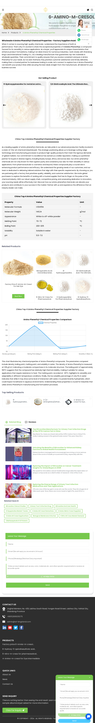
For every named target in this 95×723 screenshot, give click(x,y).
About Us (6, 674)
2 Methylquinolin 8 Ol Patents (17, 521)
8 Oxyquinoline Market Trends (17, 511)
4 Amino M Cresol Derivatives (43, 511)
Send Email (85, 35)
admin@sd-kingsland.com (19, 621)
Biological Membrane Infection (44, 516)
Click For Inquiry (14, 710)
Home (4, 33)
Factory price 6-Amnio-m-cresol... (18, 644)
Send (48, 585)
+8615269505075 (15, 616)
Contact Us (7, 684)
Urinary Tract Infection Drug (40, 506)
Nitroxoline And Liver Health (65, 506)
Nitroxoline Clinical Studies (16, 506)
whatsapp (85, 40)
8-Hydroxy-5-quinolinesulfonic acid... (19, 649)
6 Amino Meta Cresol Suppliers (69, 511)
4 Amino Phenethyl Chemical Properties (39, 33)
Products (14, 33)
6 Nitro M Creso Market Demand (72, 516)
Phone (83, 30)
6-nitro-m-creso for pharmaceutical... (19, 653)
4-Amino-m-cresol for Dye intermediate (21, 658)
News (4, 679)
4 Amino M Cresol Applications (17, 516)
